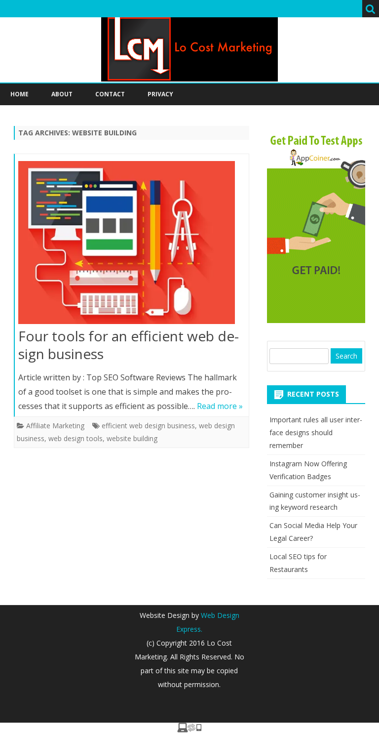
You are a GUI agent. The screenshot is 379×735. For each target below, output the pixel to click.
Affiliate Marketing (55, 425)
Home (19, 94)
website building (132, 438)
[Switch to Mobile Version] (189, 729)
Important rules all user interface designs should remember (315, 432)
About (62, 94)
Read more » (220, 406)
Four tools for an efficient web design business (128, 345)
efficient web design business (148, 425)
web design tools (75, 438)
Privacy (160, 94)
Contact (110, 94)
